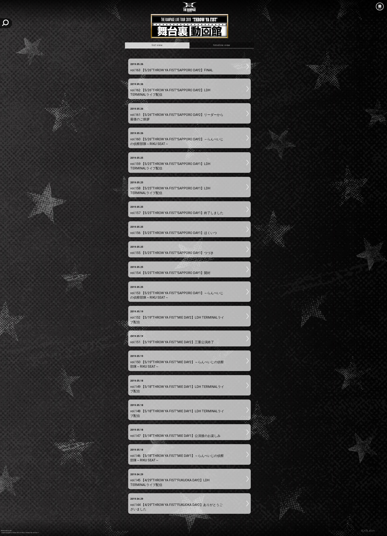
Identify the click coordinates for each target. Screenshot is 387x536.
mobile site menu (380, 6)
